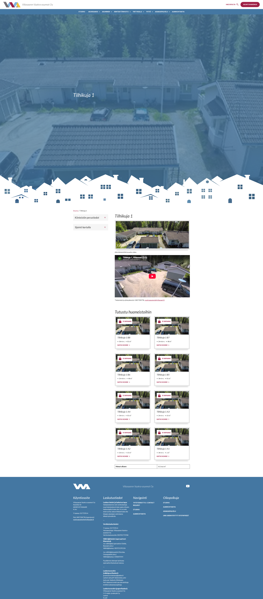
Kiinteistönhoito (121, 12)
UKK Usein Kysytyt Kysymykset (176, 515)
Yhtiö (148, 12)
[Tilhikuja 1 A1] (172, 437)
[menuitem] (82, 11)
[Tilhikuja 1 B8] (133, 326)
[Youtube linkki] (188, 487)
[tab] (90, 217)
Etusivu (82, 12)
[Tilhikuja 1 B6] (133, 363)
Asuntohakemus (250, 4)
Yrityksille (137, 12)
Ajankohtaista (178, 12)
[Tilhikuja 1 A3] (172, 400)
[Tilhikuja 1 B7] (172, 326)
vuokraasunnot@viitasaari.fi (155, 300)
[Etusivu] (81, 486)
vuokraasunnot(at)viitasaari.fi (83, 519)
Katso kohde (122, 345)
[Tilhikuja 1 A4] (133, 400)
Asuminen (106, 12)
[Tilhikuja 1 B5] (172, 363)
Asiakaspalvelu (161, 12)
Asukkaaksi (93, 12)
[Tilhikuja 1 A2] (133, 437)
